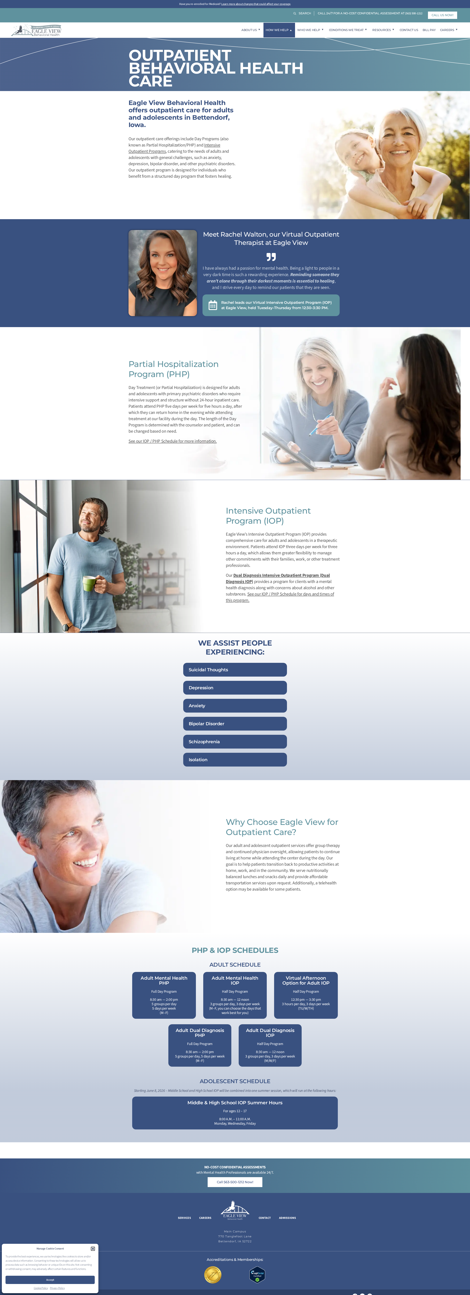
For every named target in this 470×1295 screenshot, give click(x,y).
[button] (93, 1249)
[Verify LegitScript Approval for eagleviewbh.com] (257, 1275)
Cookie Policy (41, 1288)
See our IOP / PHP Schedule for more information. (173, 441)
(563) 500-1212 (413, 13)
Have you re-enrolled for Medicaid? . (235, 4)
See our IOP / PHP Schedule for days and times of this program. (280, 597)
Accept (50, 1280)
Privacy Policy (57, 1288)
